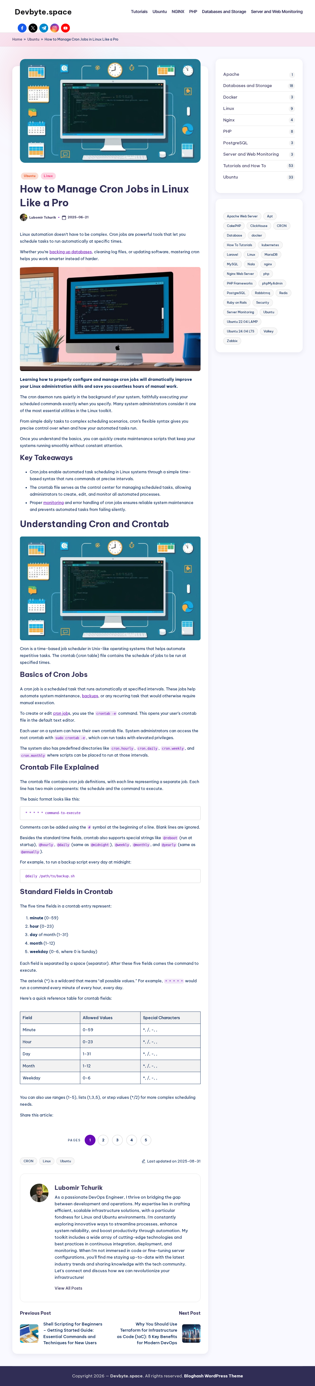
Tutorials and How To (244, 165)
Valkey (269, 331)
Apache (231, 74)
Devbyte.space (43, 11)
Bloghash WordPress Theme (213, 1376)
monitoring (53, 502)
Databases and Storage (247, 85)
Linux (48, 176)
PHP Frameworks (240, 283)
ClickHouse (259, 226)
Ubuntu (33, 39)
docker (257, 235)
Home (17, 39)
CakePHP (234, 226)
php (266, 274)
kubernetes (270, 245)
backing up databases (70, 251)
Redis (283, 293)
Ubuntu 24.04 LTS (240, 331)
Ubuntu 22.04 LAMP (242, 322)
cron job (60, 713)
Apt (270, 216)
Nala (251, 264)
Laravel (232, 254)
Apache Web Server (242, 216)
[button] (68, 1288)
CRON (28, 1161)
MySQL (232, 264)
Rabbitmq (262, 293)
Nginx (229, 120)
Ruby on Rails (237, 302)
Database (234, 235)
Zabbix (232, 341)
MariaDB (271, 254)
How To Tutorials (239, 245)
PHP (227, 131)
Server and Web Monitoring (251, 154)
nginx (268, 264)
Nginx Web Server (240, 274)
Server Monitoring (240, 312)
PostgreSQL (235, 143)
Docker (230, 97)
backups (90, 695)
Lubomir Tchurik (79, 1187)
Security (262, 302)
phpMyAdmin (272, 283)
